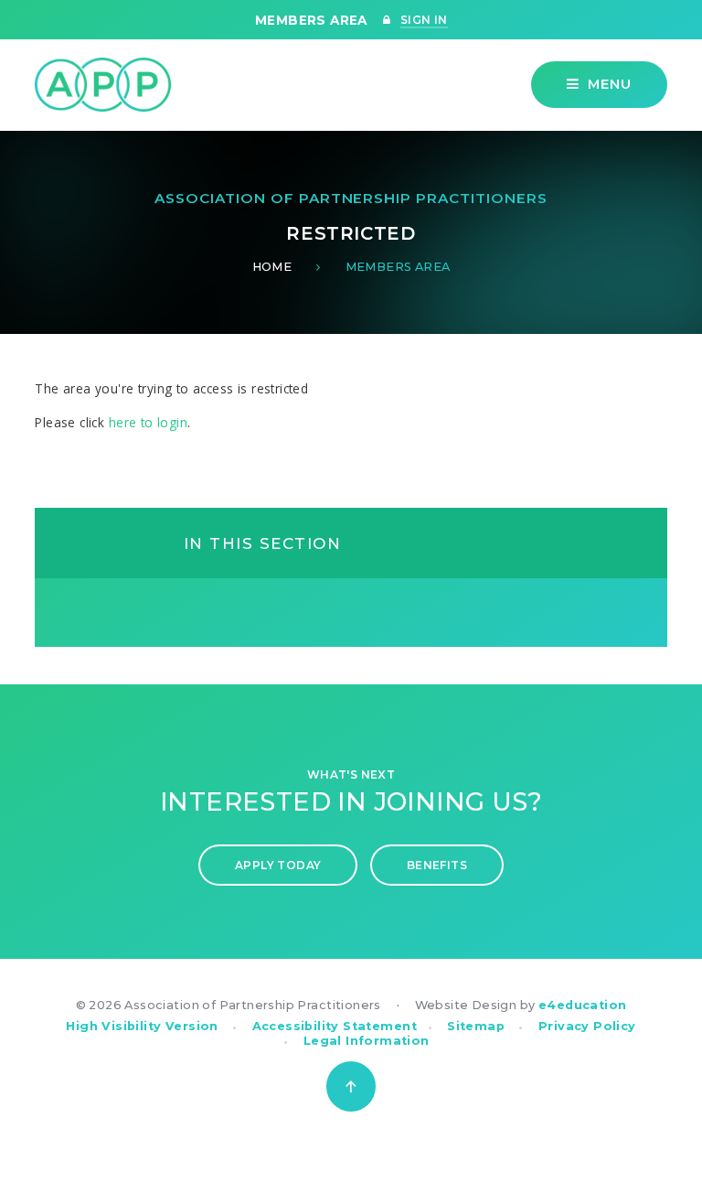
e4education (582, 1005)
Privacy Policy (587, 1026)
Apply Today (278, 865)
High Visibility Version (142, 1026)
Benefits (437, 865)
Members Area (398, 267)
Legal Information (366, 1041)
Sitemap (476, 1026)
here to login (148, 422)
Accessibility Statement (334, 1026)
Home (272, 267)
